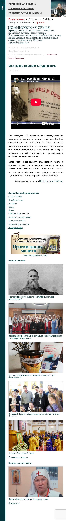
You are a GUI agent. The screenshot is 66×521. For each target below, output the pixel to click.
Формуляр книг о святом (18, 224)
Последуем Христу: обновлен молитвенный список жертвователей (31, 298)
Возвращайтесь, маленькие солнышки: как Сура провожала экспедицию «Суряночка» (35, 337)
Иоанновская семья (21, 8)
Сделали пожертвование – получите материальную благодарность (31, 376)
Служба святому (15, 200)
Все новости (13, 503)
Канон (11, 207)
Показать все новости (18, 457)
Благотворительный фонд (25, 13)
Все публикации (15, 227)
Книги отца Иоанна (16, 221)
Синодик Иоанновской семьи (21, 453)
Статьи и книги (14, 214)
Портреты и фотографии (19, 217)
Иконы (11, 210)
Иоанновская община (22, 4)
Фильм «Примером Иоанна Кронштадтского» (28, 499)
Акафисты (12, 203)
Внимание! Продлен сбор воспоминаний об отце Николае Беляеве (33, 415)
